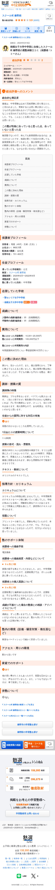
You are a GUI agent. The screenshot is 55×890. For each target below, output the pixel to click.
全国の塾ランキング (11, 867)
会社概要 (42, 861)
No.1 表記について (44, 867)
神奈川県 (35, 9)
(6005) (36, 20)
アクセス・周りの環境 (15, 216)
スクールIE (26, 9)
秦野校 (47, 9)
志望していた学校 (13, 174)
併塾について (11, 226)
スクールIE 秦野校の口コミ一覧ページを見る (21, 710)
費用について (11, 184)
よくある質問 (31, 858)
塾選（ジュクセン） (8, 9)
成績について (11, 179)
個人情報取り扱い (13, 861)
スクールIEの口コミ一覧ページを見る (19, 715)
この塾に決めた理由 (14, 190)
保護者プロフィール (14, 164)
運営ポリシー (39, 864)
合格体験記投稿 (25, 864)
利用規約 (43, 858)
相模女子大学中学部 (13, 302)
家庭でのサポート (13, 221)
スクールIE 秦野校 (11, 15)
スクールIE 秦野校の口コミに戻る (17, 37)
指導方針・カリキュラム (16, 200)
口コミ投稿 (11, 864)
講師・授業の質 (12, 195)
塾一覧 (18, 9)
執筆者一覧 (18, 858)
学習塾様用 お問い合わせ (27, 813)
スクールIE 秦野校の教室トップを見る (19, 704)
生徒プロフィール (13, 169)
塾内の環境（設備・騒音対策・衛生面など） (25, 211)
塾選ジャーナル (28, 867)
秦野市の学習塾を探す (27, 724)
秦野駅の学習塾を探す (27, 731)
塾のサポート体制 (13, 205)
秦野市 (41, 9)
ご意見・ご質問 (29, 861)
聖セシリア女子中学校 (14, 297)
